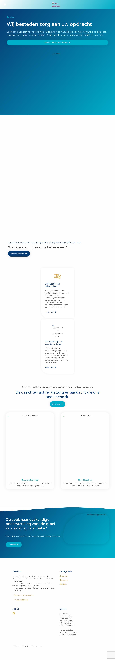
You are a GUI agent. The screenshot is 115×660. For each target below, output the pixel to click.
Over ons (64, 576)
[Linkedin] (13, 613)
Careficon (11, 17)
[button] (5, 4)
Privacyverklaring (20, 600)
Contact (63, 584)
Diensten (64, 580)
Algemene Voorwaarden (23, 595)
